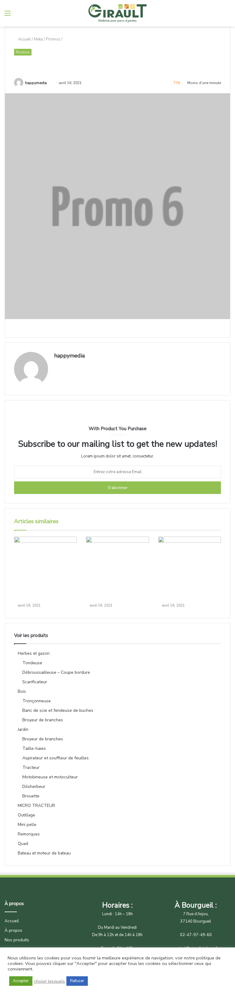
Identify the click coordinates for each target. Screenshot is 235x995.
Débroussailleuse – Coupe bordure (56, 672)
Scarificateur (34, 682)
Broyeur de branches (42, 720)
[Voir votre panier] (217, 15)
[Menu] (8, 15)
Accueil (24, 39)
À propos (13, 930)
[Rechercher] (18, 15)
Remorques (29, 834)
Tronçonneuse (36, 701)
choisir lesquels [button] (49, 981)
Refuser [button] (77, 981)
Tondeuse (32, 663)
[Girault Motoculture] (117, 13)
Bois (22, 691)
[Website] (58, 366)
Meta (38, 39)
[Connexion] (227, 15)
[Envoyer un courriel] (49, 82)
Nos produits (17, 940)
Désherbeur (33, 786)
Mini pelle (27, 824)
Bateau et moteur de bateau (44, 853)
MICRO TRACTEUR (36, 805)
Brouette (30, 796)
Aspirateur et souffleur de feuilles (55, 758)
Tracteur (30, 767)
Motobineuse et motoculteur (50, 777)
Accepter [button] (21, 981)
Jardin (23, 729)
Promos (53, 39)
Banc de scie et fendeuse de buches (57, 710)
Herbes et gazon (34, 653)
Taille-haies (34, 748)
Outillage (26, 815)
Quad (23, 844)
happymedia (36, 82)
